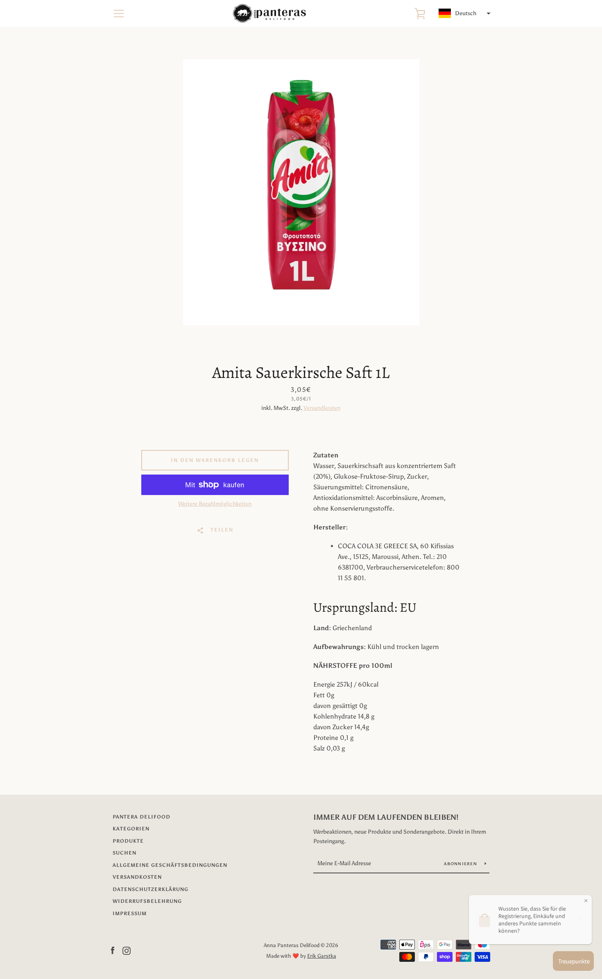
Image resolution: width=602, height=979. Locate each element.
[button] (463, 13)
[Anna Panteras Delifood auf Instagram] (126, 950)
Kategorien (131, 829)
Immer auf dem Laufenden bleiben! (386, 817)
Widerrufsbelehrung (147, 901)
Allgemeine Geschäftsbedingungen (170, 865)
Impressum (130, 913)
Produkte (128, 841)
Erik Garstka (321, 956)
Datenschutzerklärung (150, 889)
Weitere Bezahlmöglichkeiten (214, 503)
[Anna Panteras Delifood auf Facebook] (113, 950)
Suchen (124, 853)
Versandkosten (321, 408)
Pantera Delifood (141, 817)
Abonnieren (461, 863)
